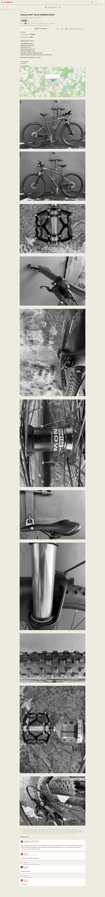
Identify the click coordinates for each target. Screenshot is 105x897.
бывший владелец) (28, 876)
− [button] (83, 75)
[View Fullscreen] (83, 78)
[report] (74, 29)
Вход (101, 2)
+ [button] (83, 73)
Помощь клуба (76, 831)
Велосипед (22, 12)
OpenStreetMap (82, 96)
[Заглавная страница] (8, 1)
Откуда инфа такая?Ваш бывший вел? (32, 863)
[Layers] (82, 69)
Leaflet (77, 96)
